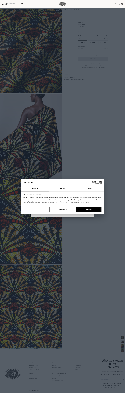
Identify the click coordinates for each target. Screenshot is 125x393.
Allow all (89, 209)
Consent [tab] (35, 188)
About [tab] (90, 188)
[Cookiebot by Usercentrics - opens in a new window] (94, 182)
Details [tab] (62, 188)
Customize (61, 209)
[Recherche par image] (22, 4)
